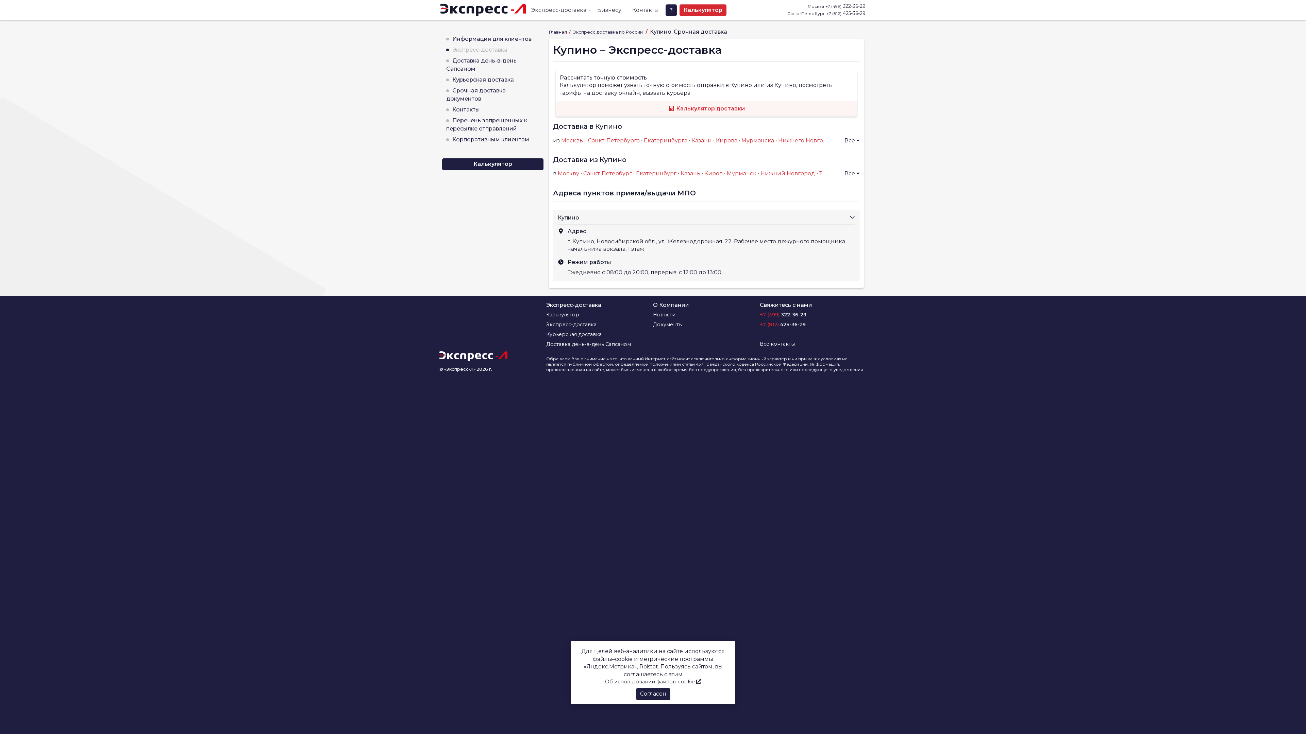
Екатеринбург (656, 173)
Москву (568, 173)
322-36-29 (845, 6)
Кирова (726, 140)
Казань (690, 173)
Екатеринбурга (665, 140)
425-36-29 (846, 13)
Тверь (827, 173)
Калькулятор (703, 10)
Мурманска (757, 140)
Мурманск (741, 173)
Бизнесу (609, 10)
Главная (558, 32)
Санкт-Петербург (607, 173)
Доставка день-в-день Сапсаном (588, 344)
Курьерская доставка (483, 79)
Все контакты (777, 344)
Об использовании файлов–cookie (650, 682)
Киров (713, 173)
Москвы (572, 140)
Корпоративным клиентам (490, 139)
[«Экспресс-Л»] (483, 10)
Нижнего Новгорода (807, 140)
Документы (668, 324)
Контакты (645, 10)
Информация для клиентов (492, 39)
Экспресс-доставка (558, 10)
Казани (701, 140)
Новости (664, 315)
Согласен (653, 694)
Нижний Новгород (787, 173)
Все (850, 140)
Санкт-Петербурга (614, 140)
